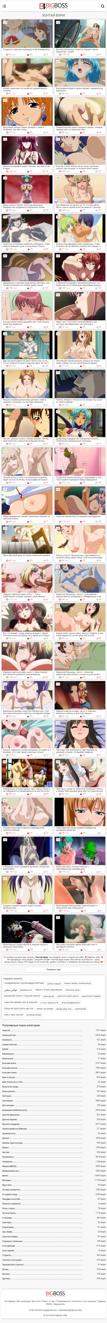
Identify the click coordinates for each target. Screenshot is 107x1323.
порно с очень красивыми (48, 989)
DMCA (49, 1304)
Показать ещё (53, 969)
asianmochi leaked (91, 996)
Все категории (24, 1301)
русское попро (33, 1014)
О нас (52, 1301)
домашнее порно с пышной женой (22, 995)
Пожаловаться (63, 1301)
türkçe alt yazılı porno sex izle (18, 1008)
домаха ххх (26, 990)
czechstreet (80, 1009)
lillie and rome (72, 990)
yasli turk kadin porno (67, 996)
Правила (101, 1301)
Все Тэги (36, 1301)
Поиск (45, 1301)
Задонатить (59, 1304)
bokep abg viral (63, 1009)
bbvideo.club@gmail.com (46, 1310)
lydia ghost (48, 996)
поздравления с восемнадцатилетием (24, 983)
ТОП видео (29, 962)
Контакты (76, 1301)
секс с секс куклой (13, 1014)
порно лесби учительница (77, 983)
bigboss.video (61, 1315)
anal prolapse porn (71, 1002)
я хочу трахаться (49, 1002)
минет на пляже (45, 1008)
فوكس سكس (10, 990)
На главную (9, 1301)
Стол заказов (89, 1301)
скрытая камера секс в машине (20, 1002)
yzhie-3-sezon (54, 983)
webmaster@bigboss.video (70, 1310)
